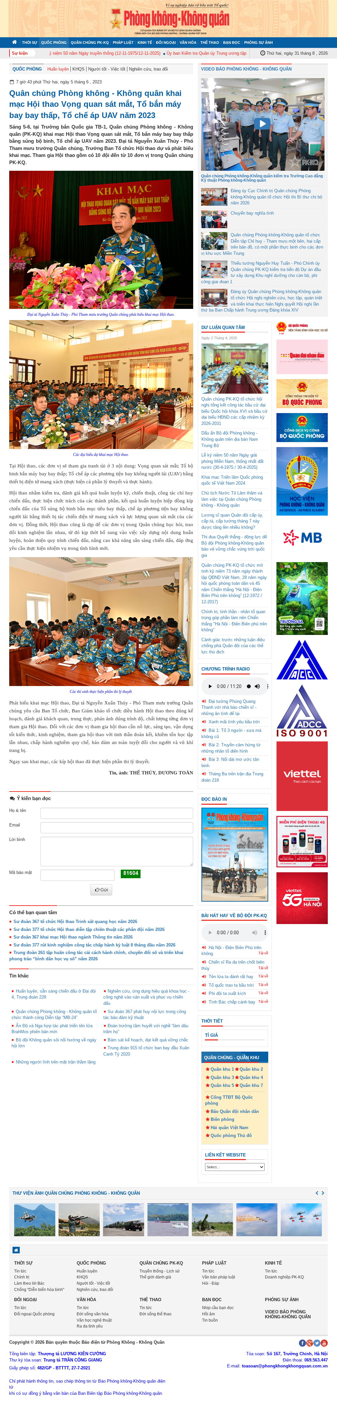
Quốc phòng (54, 43)
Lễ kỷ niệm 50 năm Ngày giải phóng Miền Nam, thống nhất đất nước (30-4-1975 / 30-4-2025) (232, 461)
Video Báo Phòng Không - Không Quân (246, 69)
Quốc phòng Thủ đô (231, 1135)
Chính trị (21, 1277)
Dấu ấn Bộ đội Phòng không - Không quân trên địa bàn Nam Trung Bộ (229, 439)
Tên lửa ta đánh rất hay (231, 976)
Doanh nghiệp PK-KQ (284, 1277)
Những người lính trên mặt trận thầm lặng (55, 1062)
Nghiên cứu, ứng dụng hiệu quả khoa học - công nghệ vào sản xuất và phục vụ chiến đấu (146, 997)
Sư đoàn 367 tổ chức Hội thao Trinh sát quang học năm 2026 (75, 921)
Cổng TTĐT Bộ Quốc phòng (229, 1100)
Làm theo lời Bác (29, 1283)
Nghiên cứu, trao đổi (148, 69)
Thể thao (209, 43)
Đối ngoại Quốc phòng (34, 1314)
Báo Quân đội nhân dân (235, 1111)
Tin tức (20, 1271)
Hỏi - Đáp (210, 1283)
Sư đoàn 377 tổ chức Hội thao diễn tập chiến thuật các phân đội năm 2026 (89, 929)
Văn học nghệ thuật (94, 1320)
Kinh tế (145, 43)
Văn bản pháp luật (218, 1277)
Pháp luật (123, 43)
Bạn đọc (231, 43)
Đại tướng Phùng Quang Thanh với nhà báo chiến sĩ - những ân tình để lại (228, 707)
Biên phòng (222, 1119)
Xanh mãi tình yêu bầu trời (234, 721)
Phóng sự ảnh (258, 43)
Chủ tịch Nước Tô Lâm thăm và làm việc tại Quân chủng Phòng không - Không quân (231, 499)
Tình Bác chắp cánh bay (232, 1002)
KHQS (78, 69)
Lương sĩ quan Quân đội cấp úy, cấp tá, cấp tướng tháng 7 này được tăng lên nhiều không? (232, 521)
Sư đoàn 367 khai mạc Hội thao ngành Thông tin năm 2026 (73, 937)
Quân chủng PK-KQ (90, 43)
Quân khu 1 (222, 1069)
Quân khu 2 (251, 1069)
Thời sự (29, 43)
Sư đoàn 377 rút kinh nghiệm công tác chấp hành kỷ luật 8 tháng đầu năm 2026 (94, 944)
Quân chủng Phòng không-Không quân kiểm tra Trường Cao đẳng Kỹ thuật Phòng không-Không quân (262, 178)
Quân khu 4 (251, 1077)
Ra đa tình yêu (90, 1326)
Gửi (104, 889)
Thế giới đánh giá (155, 1277)
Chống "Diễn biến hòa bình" (39, 1289)
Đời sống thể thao (155, 1314)
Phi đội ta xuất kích (227, 993)
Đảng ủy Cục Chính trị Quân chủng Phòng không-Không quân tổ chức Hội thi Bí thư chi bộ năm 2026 (276, 196)
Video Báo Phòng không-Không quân (288, 1314)
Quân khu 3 (222, 1077)
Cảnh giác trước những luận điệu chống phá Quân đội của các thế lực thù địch (233, 645)
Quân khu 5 (222, 1085)
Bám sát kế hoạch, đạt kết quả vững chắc (148, 1039)
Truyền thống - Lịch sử (160, 1271)
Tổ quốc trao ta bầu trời (231, 985)
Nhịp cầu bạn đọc (218, 1307)
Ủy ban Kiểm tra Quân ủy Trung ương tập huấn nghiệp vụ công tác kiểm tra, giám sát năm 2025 (240, 53)
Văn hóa (188, 43)
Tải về (263, 953)
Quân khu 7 (251, 1085)
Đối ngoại (166, 43)
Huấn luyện (58, 69)
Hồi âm (208, 1314)
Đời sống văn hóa (93, 1314)
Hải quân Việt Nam (229, 1127)
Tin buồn (210, 1320)
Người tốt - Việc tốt (106, 69)
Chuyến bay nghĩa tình (252, 213)
